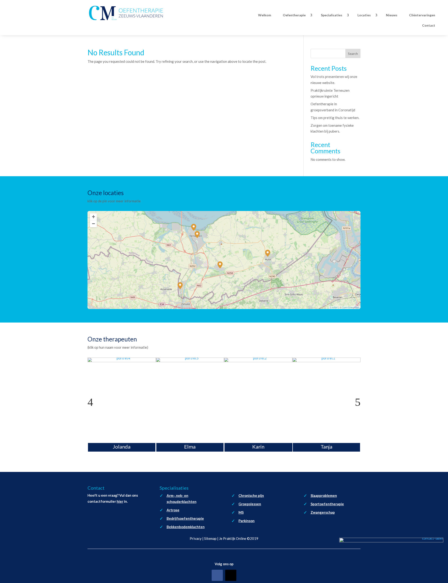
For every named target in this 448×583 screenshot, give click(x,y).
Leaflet (334, 307)
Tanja (326, 446)
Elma (190, 446)
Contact (428, 25)
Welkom (264, 15)
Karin (258, 446)
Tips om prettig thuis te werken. (335, 118)
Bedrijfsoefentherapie (185, 518)
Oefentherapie (294, 15)
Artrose (173, 510)
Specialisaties (331, 15)
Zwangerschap (323, 512)
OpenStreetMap (350, 307)
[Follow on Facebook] (217, 575)
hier (120, 501)
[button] (220, 264)
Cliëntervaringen (422, 15)
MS (241, 512)
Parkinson (246, 521)
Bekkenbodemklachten (186, 527)
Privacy (196, 538)
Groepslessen (249, 504)
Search (353, 54)
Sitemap (210, 538)
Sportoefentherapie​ (327, 504)
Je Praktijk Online (232, 538)
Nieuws (391, 15)
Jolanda (121, 446)
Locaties (364, 15)
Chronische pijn (251, 495)
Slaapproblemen (324, 495)
